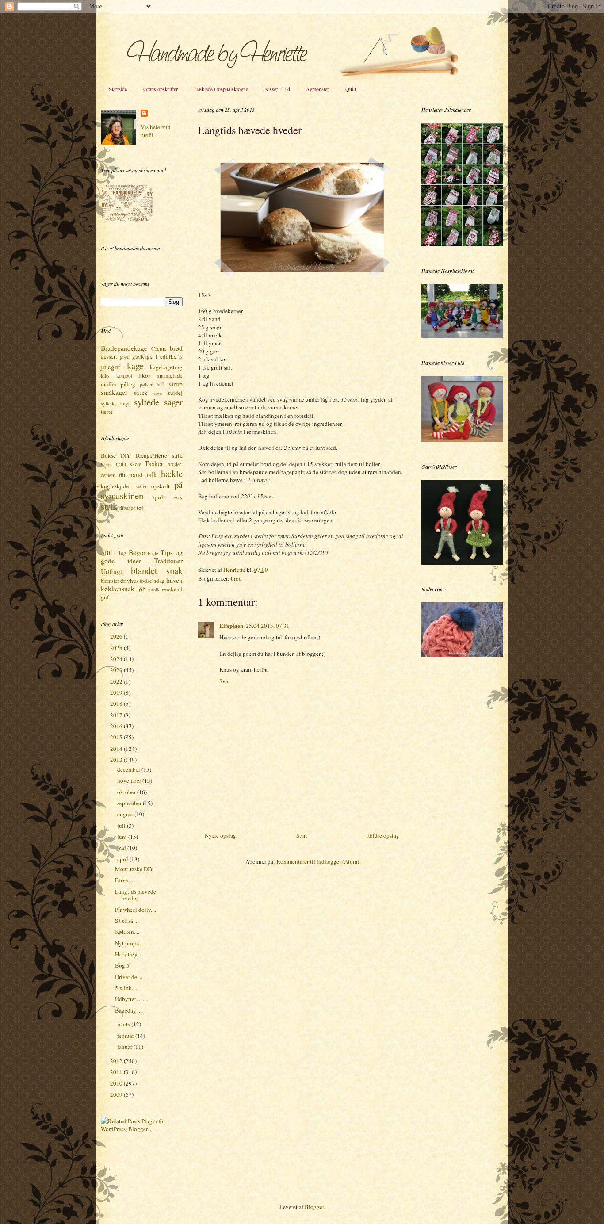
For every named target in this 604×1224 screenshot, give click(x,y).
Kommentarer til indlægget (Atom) (317, 861)
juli (122, 826)
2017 (117, 715)
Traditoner (168, 560)
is (181, 356)
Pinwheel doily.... (135, 910)
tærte (107, 412)
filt (122, 475)
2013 (117, 760)
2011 (117, 1072)
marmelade (170, 375)
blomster (110, 581)
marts (124, 1024)
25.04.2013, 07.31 (268, 626)
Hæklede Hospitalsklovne (221, 88)
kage (135, 366)
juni (122, 837)
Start (301, 835)
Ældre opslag (383, 835)
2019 (117, 692)
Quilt (350, 88)
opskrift (160, 486)
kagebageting (166, 367)
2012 (117, 1061)
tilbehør (127, 508)
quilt (159, 497)
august (125, 814)
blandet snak (157, 570)
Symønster (317, 88)
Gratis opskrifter (160, 88)
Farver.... (125, 880)
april (123, 859)
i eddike (166, 356)
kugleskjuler (116, 486)
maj (122, 848)
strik (109, 506)
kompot (124, 375)
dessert (109, 356)
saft (160, 384)
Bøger (137, 552)
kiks (105, 375)
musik (153, 589)
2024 (117, 659)
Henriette (235, 570)
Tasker (154, 463)
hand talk (143, 474)
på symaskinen (142, 490)
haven (174, 580)
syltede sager (158, 402)
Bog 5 (122, 965)
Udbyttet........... (133, 999)
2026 (117, 636)
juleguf (110, 366)
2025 (117, 648)
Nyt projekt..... (132, 943)
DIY (125, 455)
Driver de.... (128, 977)
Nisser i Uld (277, 88)
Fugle (153, 553)
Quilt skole (128, 464)
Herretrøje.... (129, 954)
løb (141, 588)
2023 (117, 670)
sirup (176, 383)
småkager (114, 392)
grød (125, 356)
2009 (117, 1094)
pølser (146, 384)
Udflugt (111, 571)
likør (144, 375)
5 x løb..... (126, 988)
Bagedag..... (129, 1010)
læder (141, 486)
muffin (108, 384)
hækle (172, 473)
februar (126, 1036)
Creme (159, 348)
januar (125, 1047)
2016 (117, 726)
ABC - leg (113, 553)
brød (236, 578)
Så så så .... (127, 921)
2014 (117, 749)
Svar (224, 681)
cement (108, 475)
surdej (175, 393)
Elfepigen (231, 625)
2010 (117, 1083)
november (129, 780)
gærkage (142, 356)
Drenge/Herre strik (159, 455)
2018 (117, 704)
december (129, 769)
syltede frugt (115, 403)
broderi (175, 464)
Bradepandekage (124, 348)
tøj (140, 508)
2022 (117, 681)
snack (141, 393)
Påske (106, 464)
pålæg (128, 384)
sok (178, 497)
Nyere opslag (220, 835)
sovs (158, 393)
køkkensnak (117, 588)
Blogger (314, 1207)
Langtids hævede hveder (135, 895)
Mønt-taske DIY (134, 869)
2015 (117, 737)
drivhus (129, 581)
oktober (127, 792)
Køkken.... (127, 932)
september (130, 803)
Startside (118, 88)
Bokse (108, 455)
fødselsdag (152, 581)
